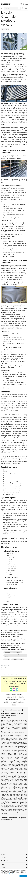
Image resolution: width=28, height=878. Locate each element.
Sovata (25, 784)
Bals (2, 788)
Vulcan (25, 769)
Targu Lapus (20, 779)
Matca (5, 760)
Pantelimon (14, 776)
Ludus (10, 783)
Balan (2, 765)
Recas (25, 805)
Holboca (25, 754)
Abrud (5, 720)
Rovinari (19, 762)
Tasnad (9, 797)
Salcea (19, 801)
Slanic (22, 792)
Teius (18, 721)
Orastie (2, 769)
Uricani (20, 769)
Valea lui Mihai (8, 734)
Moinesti (7, 729)
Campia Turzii (23, 746)
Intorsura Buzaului (6, 753)
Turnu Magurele (7, 803)
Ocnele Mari (4, 810)
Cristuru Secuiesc (12, 765)
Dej (8, 747)
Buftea (21, 775)
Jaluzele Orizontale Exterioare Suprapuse (10, 669)
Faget (10, 805)
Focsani (20, 812)
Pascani (8, 773)
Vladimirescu (17, 724)
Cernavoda (3, 750)
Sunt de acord (23, 876)
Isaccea (25, 806)
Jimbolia (18, 805)
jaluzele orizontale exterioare (13, 652)
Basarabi (3, 749)
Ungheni (15, 786)
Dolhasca (15, 799)
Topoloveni (24, 727)
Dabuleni (17, 757)
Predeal (12, 739)
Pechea (10, 760)
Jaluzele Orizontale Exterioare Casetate (10, 672)
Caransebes (18, 745)
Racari (11, 755)
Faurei (6, 738)
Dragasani (20, 809)
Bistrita (7, 735)
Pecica (25, 723)
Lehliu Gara (8, 743)
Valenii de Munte (5, 794)
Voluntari (3, 777)
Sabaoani (15, 787)
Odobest (3, 813)
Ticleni (4, 764)
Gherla (11, 747)
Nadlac (15, 723)
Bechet (2, 757)
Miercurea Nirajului (17, 783)
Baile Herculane (5, 745)
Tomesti (7, 775)
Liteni (7, 801)
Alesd (2, 732)
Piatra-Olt (24, 788)
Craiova (12, 757)
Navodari (3, 751)
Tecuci (20, 760)
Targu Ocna (24, 729)
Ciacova (3, 805)
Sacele (20, 739)
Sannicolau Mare (5, 806)
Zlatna (21, 721)
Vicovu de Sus (7, 802)
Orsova (14, 781)
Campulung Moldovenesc (6, 799)
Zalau (7, 795)
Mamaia (15, 750)
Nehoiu (25, 740)
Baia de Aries (17, 720)
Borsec (5, 765)
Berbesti (7, 809)
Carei (21, 795)
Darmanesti (24, 728)
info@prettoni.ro (19, 611)
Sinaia (18, 792)
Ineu (6, 723)
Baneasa (11, 740)
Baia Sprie (20, 777)
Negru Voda (9, 751)
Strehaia (18, 781)
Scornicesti (8, 790)
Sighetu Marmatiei (5, 779)
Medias (9, 798)
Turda (19, 747)
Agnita (17, 797)
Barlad (22, 810)
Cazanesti (14, 771)
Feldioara (8, 739)
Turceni (13, 764)
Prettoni (7, 659)
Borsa (25, 777)
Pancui (6, 813)
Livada (25, 795)
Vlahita (19, 766)
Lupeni (25, 768)
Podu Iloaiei (17, 773)
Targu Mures (4, 786)
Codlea (25, 738)
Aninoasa (3, 768)
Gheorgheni (18, 765)
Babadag (20, 806)
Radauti (15, 801)
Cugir (2, 721)
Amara (8, 771)
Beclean (3, 735)
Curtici (2, 723)
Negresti (7, 812)
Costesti (12, 725)
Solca (22, 801)
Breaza (10, 791)
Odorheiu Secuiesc (8, 766)
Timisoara (11, 806)
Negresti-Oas (4, 797)
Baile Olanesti (24, 807)
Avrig (21, 797)
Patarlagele (3, 742)
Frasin (23, 799)
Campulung (3, 725)
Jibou (22, 794)
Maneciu (3, 792)
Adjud (16, 812)
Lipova (10, 723)
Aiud (8, 720)
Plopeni (14, 792)
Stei (2, 734)
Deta (7, 805)
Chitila (25, 775)
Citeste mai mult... (11, 873)
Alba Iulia (12, 720)
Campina (19, 791)
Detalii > (14, 704)
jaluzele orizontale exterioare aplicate (13, 655)
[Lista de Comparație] (18, 4)
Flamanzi (20, 736)
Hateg (20, 768)
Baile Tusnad (24, 764)
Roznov (10, 787)
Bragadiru (16, 775)
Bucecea (9, 736)
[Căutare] (19, 8)
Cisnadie (25, 797)
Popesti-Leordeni (23, 776)
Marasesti (24, 812)
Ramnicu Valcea (12, 810)
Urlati (25, 792)
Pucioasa (7, 755)
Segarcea (10, 758)
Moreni (2, 755)
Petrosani (12, 769)
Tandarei (12, 772)
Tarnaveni (10, 786)
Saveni (25, 736)
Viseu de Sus (10, 780)
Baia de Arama (23, 780)
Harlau (2, 773)
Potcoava (3, 790)
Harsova (8, 750)
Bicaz (22, 786)
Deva (16, 768)
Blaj (21, 720)
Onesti (11, 729)
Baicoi (25, 790)
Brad (8, 768)
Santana (3, 724)
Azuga (21, 790)
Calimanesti (15, 809)
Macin (2, 807)
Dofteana (3, 729)
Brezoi (10, 809)
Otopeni (9, 776)
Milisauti (11, 801)
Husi (26, 810)
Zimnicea (18, 803)
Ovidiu (15, 751)
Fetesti (19, 771)
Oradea (16, 732)
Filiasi (21, 757)
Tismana (9, 764)
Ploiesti (10, 792)
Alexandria (19, 802)
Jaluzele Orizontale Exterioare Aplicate (9, 667)
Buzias (25, 803)
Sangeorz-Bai (18, 735)
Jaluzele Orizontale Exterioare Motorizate (10, 674)
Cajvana (25, 798)
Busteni (14, 791)
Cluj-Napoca (4, 747)
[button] (14, 705)
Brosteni (20, 798)
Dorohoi (14, 736)
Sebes (13, 721)
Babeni (12, 807)
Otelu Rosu (10, 746)
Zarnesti (25, 739)
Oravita (5, 746)
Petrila (6, 769)
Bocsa (12, 745)
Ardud (17, 795)
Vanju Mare (24, 781)
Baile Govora (17, 807)
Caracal (6, 788)
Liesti (2, 760)
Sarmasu (15, 784)
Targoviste (15, 755)
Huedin (15, 747)
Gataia (13, 805)
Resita (15, 746)
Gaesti (19, 754)
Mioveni (7, 727)
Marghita (9, 732)
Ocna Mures (8, 721)
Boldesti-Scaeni (4, 791)
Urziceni (17, 772)
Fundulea (3, 743)
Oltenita (14, 743)
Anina (25, 743)
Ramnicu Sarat (15, 742)
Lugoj (22, 805)
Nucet (13, 732)
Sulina (5, 807)
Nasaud (12, 735)
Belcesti (25, 772)
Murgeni (3, 812)
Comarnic (24, 791)
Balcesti (2, 809)
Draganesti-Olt (17, 788)
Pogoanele (9, 742)
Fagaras (3, 739)
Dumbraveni (3, 798)
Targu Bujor (15, 760)
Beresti (25, 758)
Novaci (12, 762)
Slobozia (6, 772)
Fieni (15, 754)
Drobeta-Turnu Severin (6, 781)
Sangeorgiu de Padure (6, 784)
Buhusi (8, 728)
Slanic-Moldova (17, 729)
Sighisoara (20, 784)
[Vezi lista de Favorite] (21, 4)
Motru (7, 762)
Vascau (16, 734)
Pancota (20, 723)
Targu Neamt (21, 787)
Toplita (15, 766)
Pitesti (12, 727)
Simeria (16, 769)
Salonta (24, 732)
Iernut (6, 783)
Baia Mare (14, 777)
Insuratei (15, 738)
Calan (12, 768)
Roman (6, 787)
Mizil (7, 792)
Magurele (3, 776)
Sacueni (20, 732)
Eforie (12, 750)
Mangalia (20, 750)
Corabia (11, 788)
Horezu (25, 809)
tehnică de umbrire (17, 659)
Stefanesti (17, 727)
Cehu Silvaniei (16, 794)
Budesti (25, 742)
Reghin (25, 783)
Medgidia (24, 750)
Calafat (7, 757)
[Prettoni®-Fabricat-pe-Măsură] (6, 4)
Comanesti (16, 728)
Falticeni (19, 799)
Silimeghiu (13, 779)
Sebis (9, 724)
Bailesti (25, 755)
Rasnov (16, 739)
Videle (13, 803)
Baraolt (25, 751)
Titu (19, 755)
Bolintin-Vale (3, 761)
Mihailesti (12, 761)
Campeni (25, 720)
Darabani (3, 736)
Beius (5, 732)
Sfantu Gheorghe (17, 753)
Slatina (13, 790)
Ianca (11, 738)
